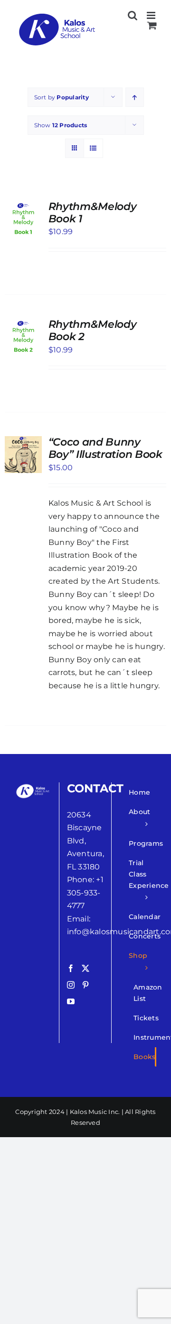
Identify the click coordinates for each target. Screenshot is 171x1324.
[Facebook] (71, 968)
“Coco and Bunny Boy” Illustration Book (105, 448)
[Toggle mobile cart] (152, 25)
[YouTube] (71, 1001)
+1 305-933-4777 (85, 892)
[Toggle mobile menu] (152, 15)
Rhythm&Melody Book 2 (92, 330)
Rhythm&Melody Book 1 (92, 212)
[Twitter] (85, 968)
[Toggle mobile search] (132, 15)
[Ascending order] (134, 97)
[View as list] (93, 148)
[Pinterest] (85, 985)
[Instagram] (71, 985)
